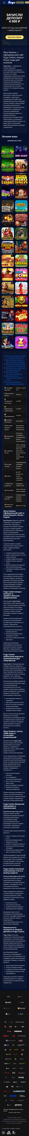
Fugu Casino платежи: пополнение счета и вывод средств (14, 378)
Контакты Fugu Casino (14, 1112)
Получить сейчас (14, 37)
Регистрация (20, 2)
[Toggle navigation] (4, 2)
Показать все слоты (14, 141)
